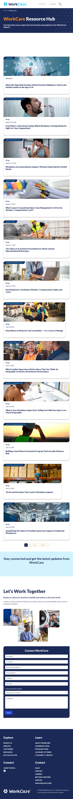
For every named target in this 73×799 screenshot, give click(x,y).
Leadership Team (42, 746)
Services (7, 746)
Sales (37, 768)
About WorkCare (42, 743)
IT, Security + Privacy (44, 755)
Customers (8, 749)
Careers (53, 4)
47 (43, 545)
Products (7, 743)
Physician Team (41, 749)
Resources (7, 752)
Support (42, 4)
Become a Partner (43, 777)
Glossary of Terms (43, 752)
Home (5, 10)
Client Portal (9, 768)
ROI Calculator (10, 755)
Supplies (38, 780)
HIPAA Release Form (43, 783)
